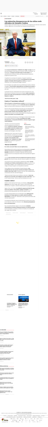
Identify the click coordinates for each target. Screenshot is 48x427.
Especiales (22, 16)
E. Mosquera (7, 61)
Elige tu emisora (43, 13)
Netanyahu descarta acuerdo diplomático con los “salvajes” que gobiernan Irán (6, 392)
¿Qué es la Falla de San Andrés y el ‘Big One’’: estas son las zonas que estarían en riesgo (7, 339)
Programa (36, 13)
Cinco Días (26, 420)
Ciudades (12, 16)
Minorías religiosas (23, 212)
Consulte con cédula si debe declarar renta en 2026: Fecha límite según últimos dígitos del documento (6, 346)
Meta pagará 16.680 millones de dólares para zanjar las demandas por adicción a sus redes (7, 369)
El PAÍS (13, 418)
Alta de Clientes (29, 415)
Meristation (38, 421)
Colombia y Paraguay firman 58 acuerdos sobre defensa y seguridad (12, 304)
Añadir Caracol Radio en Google (12, 65)
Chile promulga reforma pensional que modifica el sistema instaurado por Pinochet (23, 304)
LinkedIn (30, 62)
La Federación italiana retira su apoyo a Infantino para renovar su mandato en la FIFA (7, 378)
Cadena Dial (29, 420)
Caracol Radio (24, 13)
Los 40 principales (17, 418)
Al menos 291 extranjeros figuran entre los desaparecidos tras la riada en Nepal (7, 374)
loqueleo (34, 421)
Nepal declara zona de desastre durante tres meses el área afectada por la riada (6, 383)
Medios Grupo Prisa (5, 421)
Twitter (28, 62)
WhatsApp (32, 62)
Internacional (8, 18)
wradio (22, 420)
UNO (19, 420)
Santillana (21, 418)
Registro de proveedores (36, 415)
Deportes (5, 16)
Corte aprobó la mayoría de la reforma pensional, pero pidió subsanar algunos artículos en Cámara (7, 359)
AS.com (34, 418)
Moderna (17, 421)
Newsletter (45, 16)
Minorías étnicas (8, 214)
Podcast (9, 16)
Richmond (12, 421)
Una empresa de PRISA (5, 419)
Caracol (41, 418)
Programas (17, 16)
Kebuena (40, 420)
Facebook (25, 62)
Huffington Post (14, 420)
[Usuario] (47, 16)
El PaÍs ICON (26, 421)
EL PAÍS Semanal (33, 420)
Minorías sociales (15, 212)
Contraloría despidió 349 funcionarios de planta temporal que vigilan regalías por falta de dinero (6, 352)
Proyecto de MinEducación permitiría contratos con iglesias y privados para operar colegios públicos (7, 333)
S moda (30, 421)
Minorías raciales (30, 212)
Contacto (5, 415)
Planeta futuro (36, 420)
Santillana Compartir (26, 418)
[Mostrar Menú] (1, 13)
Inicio (2, 16)
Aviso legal (42, 415)
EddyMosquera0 (10, 61)
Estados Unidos (8, 212)
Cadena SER (31, 418)
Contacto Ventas (10, 415)
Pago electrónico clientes (22, 415)
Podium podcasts (22, 421)
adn (37, 418)
